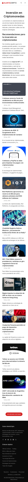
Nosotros (6, 472)
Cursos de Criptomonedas (9, 461)
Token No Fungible (7, 466)
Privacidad (21, 472)
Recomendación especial (9, 453)
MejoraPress (13, 479)
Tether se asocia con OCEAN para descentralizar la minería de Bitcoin (13, 361)
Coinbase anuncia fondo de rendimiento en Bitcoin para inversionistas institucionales (13, 100)
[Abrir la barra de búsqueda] (21, 2)
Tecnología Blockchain (8, 458)
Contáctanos (13, 472)
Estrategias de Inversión (8, 463)
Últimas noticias (6, 448)
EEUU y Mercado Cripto (8, 451)
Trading (14, 448)
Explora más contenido (14, 414)
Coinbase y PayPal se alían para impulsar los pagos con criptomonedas (12, 163)
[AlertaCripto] (9, 2)
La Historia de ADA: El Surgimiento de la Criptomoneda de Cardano (12, 132)
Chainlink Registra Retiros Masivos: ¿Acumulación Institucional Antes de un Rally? (14, 230)
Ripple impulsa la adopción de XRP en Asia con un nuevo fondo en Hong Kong (13, 295)
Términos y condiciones (14, 474)
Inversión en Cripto (7, 456)
